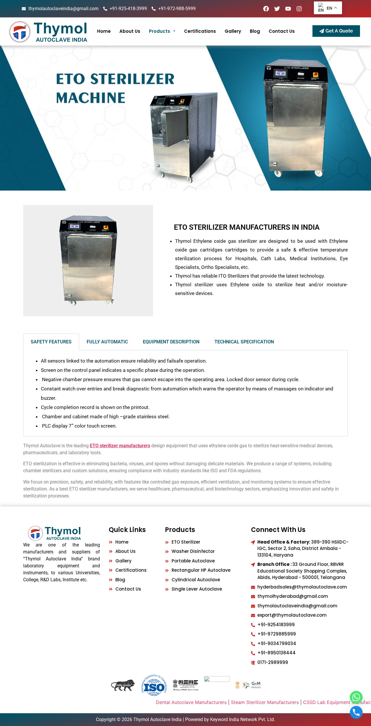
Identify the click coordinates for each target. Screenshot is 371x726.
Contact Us (282, 31)
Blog (255, 31)
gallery (233, 31)
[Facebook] (266, 9)
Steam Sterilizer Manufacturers (248, 702)
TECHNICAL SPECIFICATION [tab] (244, 342)
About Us (129, 31)
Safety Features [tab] (51, 342)
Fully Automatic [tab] (107, 342)
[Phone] (356, 712)
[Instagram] (299, 9)
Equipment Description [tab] (171, 342)
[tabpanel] (185, 393)
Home (104, 31)
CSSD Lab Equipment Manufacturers (326, 702)
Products (159, 31)
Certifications (200, 31)
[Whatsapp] (356, 697)
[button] (162, 31)
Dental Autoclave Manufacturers (174, 702)
